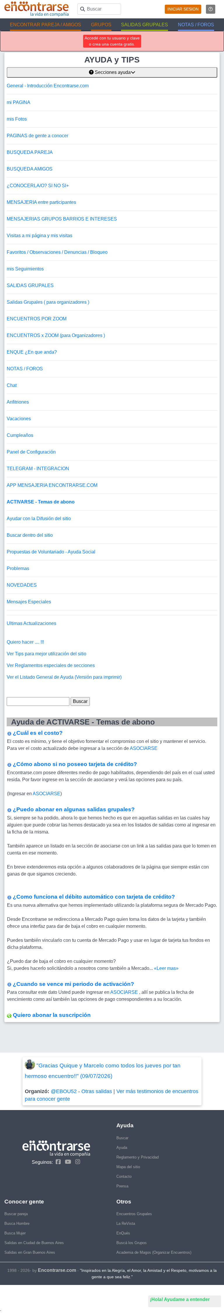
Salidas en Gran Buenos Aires (29, 1252)
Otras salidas (96, 1091)
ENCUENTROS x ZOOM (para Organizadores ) (56, 335)
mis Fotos (17, 119)
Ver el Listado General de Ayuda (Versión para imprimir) (64, 677)
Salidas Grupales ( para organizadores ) (48, 302)
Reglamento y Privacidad (137, 1157)
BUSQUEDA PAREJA (30, 152)
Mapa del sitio (128, 1167)
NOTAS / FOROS (25, 368)
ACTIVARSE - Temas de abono (41, 501)
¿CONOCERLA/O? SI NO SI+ (38, 185)
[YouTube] (66, 1162)
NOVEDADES (22, 585)
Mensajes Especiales (29, 601)
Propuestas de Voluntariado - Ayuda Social (51, 551)
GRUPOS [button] (101, 24)
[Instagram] (76, 1162)
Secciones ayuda (112, 72)
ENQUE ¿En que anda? (32, 352)
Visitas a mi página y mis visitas (39, 235)
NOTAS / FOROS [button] (196, 24)
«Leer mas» (166, 968)
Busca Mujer (15, 1233)
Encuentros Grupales (134, 1214)
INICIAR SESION (183, 9)
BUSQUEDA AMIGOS (29, 168)
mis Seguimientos (25, 268)
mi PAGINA (18, 102)
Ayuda (121, 1147)
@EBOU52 (64, 1091)
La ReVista (125, 1223)
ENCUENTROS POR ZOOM (36, 318)
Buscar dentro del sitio (30, 535)
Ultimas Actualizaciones (31, 623)
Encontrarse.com (57, 1270)
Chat (12, 385)
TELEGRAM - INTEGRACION (38, 468)
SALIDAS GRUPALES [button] (144, 24)
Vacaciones (19, 418)
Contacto (124, 1176)
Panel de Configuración (31, 451)
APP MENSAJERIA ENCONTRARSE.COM (52, 485)
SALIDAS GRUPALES (30, 285)
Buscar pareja (16, 1214)
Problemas (18, 568)
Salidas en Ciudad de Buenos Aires (34, 1243)
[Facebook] (57, 1162)
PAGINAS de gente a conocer (37, 135)
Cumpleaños (20, 435)
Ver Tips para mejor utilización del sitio (46, 653)
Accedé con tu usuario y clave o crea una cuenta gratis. (112, 41)
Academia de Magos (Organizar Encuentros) (153, 1252)
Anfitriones (18, 402)
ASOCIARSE (144, 748)
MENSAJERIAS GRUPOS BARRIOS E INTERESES (62, 218)
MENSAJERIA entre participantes (41, 202)
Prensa (122, 1186)
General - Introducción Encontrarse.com (48, 85)
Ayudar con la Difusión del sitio (39, 518)
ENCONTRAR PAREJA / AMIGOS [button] (45, 24)
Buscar (122, 1138)
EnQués (123, 1233)
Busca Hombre (16, 1223)
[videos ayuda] (210, 9)
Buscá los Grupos (131, 1243)
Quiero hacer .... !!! (25, 642)
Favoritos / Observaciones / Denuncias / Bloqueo (57, 252)
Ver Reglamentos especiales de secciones (51, 665)
